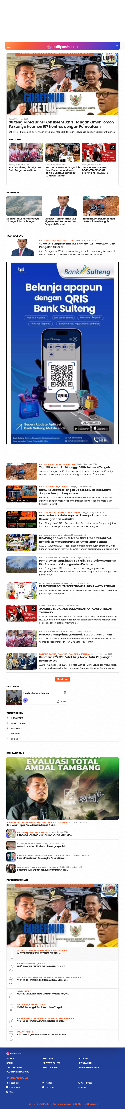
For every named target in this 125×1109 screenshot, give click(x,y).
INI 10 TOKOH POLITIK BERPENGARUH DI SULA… (41, 966)
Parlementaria (44, 822)
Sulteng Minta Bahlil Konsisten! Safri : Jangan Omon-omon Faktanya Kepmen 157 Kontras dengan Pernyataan (61, 124)
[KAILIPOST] (62, 46)
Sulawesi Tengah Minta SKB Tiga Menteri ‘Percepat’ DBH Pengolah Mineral (60, 221)
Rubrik (63, 822)
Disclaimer (85, 1062)
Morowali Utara (65, 240)
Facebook (14, 1082)
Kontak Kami (50, 1067)
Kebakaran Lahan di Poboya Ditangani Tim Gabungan (22, 220)
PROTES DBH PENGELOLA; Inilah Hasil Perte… (40, 1021)
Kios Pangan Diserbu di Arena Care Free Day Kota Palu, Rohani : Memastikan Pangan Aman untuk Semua (76, 539)
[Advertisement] (62, 21)
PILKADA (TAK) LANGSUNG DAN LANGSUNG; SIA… (44, 834)
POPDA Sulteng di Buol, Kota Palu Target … (40, 1007)
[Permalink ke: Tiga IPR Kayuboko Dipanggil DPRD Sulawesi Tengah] (101, 206)
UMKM (59, 535)
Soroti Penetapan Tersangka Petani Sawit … (42, 858)
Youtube (49, 1087)
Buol (48, 631)
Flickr (83, 1087)
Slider (14, 738)
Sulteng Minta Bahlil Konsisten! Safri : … (38, 952)
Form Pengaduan (89, 1067)
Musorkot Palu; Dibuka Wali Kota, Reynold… (41, 846)
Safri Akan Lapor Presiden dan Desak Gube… (31, 825)
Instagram (14, 1087)
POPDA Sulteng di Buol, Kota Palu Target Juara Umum (75, 634)
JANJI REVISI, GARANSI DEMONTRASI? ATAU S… (42, 1034)
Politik (64, 583)
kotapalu (16, 728)
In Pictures (51, 512)
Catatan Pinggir (47, 606)
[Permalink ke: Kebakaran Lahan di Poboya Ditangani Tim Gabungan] (24, 206)
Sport (66, 631)
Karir (9, 1062)
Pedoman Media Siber (18, 1071)
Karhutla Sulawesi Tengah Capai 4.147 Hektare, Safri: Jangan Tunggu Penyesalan (75, 491)
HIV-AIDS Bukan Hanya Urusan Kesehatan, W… (42, 993)
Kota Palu (57, 631)
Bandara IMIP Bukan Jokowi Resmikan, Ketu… (42, 869)
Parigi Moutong (67, 464)
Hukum (9, 822)
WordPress (86, 1082)
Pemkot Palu (18, 723)
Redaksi (83, 1058)
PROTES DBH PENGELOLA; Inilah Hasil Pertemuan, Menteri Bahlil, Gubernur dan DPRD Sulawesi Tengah (26, 171)
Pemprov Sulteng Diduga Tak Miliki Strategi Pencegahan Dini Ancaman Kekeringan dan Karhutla (77, 562)
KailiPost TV (52, 464)
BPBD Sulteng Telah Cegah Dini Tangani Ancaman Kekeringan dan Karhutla (73, 517)
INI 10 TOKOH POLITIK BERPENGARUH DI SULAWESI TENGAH (77, 586)
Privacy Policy (51, 1062)
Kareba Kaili (52, 557)
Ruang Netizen (49, 855)
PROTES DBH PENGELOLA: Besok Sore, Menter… (42, 980)
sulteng (16, 733)
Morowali (51, 240)
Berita (42, 240)
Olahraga (22, 844)
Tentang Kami (14, 1067)
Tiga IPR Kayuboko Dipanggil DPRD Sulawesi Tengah (99, 220)
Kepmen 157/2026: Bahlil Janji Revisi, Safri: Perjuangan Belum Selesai (98, 170)
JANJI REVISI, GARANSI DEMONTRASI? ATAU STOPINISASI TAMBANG (58, 170)
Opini (37, 832)
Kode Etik (48, 1058)
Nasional (63, 486)
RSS (11, 1091)
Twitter (48, 1082)
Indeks (10, 1058)
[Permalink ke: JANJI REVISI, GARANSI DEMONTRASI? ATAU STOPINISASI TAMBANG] (62, 152)
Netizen (32, 867)
